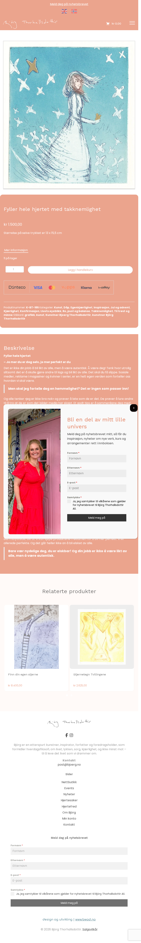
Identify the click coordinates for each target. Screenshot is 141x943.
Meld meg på (96, 518)
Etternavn (74, 467)
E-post (72, 482)
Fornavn (73, 452)
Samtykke (74, 497)
